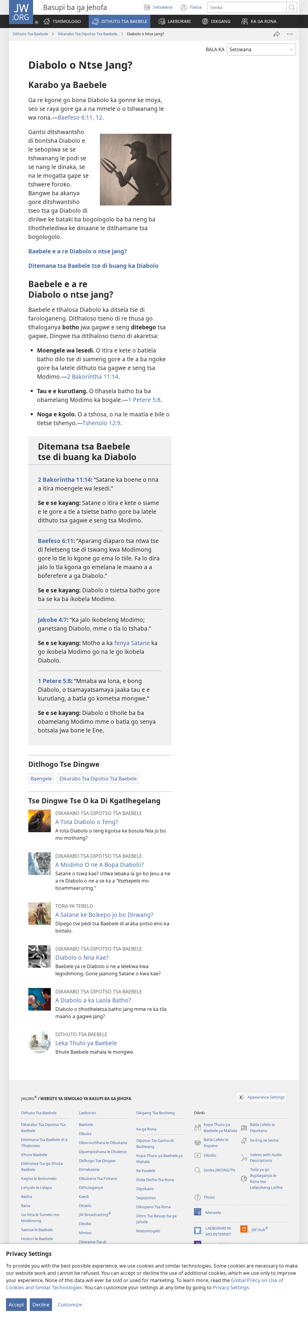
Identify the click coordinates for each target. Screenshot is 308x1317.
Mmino (85, 1232)
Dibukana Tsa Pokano (98, 1178)
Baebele (86, 1124)
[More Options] (290, 34)
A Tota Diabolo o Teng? (86, 822)
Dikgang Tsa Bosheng (155, 1112)
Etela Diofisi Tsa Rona (155, 1179)
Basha (26, 1196)
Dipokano (145, 1188)
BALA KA (215, 49)
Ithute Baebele (34, 1154)
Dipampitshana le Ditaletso (103, 1151)
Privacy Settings (231, 1287)
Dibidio (85, 1223)
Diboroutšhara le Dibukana (103, 1142)
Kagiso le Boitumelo (39, 1178)
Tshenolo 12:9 (101, 423)
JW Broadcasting (95, 1214)
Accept (16, 1304)
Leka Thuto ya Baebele (86, 1043)
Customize (70, 1304)
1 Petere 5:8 (144, 400)
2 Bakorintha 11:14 (92, 376)
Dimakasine (89, 1169)
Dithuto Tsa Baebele (30, 33)
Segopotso (146, 1197)
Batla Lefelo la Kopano (211, 1143)
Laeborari (87, 1112)
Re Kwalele (145, 1170)
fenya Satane (132, 643)
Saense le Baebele (37, 1229)
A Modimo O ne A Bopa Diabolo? (99, 865)
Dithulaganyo (91, 1187)
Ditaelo (85, 1205)
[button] (119, 21)
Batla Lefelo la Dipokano (257, 1128)
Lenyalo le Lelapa (36, 1187)
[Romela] (276, 34)
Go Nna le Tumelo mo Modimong (40, 1217)
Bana (25, 1205)
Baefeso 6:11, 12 (80, 117)
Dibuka (85, 1133)
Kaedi (84, 1196)
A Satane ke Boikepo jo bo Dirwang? (104, 915)
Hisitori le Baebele (37, 1238)
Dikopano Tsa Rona (153, 1206)
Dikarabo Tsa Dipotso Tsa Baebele (87, 33)
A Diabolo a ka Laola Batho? (93, 1000)
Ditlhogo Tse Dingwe (97, 1160)
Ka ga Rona (146, 1129)
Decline (40, 1304)
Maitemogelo (148, 1231)
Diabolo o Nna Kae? (82, 957)
